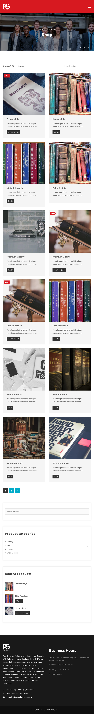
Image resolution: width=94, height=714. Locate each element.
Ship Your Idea (14, 326)
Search (86, 511)
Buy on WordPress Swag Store (22, 162)
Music (9, 545)
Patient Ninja (59, 188)
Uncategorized (12, 553)
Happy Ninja (59, 119)
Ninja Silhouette (15, 188)
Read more (69, 162)
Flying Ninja (13, 119)
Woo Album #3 (14, 463)
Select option (22, 300)
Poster (10, 549)
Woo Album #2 (60, 394)
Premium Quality (15, 257)
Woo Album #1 (14, 394)
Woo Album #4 (61, 463)
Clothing (10, 542)
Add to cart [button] (23, 94)
